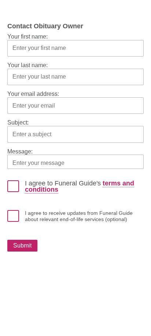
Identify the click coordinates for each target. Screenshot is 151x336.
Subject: (18, 122)
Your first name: (27, 36)
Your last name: (27, 65)
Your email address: (33, 94)
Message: (20, 151)
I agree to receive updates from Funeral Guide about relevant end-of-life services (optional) (79, 216)
